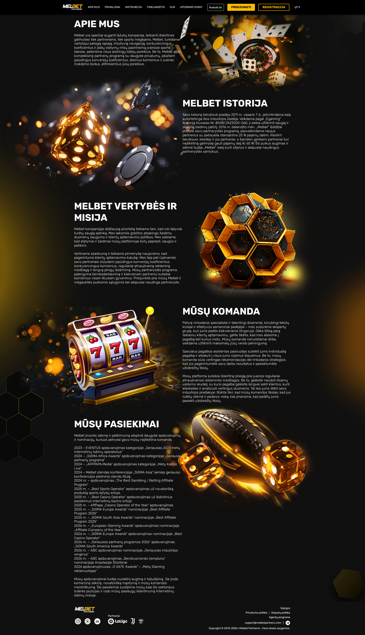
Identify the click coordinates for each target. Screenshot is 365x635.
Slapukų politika (280, 612)
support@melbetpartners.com (263, 623)
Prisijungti (241, 7)
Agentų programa (279, 617)
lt (296, 7)
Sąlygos (285, 608)
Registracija (274, 7)
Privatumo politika (256, 612)
